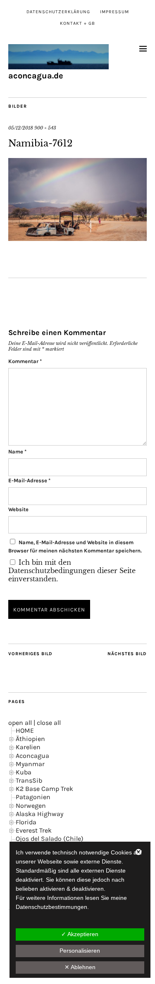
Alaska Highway (39, 814)
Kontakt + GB (77, 23)
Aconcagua (32, 756)
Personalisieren (80, 950)
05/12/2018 (20, 128)
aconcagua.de (35, 75)
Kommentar (25, 361)
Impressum (114, 11)
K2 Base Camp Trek (44, 789)
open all (20, 723)
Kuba (23, 772)
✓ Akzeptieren (79, 934)
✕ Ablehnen (79, 967)
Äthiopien (30, 739)
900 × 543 (45, 128)
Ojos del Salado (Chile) (49, 838)
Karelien (28, 747)
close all (49, 723)
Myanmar (30, 764)
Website (18, 509)
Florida (26, 822)
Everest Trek (34, 830)
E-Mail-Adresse (29, 480)
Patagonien (33, 797)
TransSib (29, 780)
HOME (25, 730)
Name (17, 451)
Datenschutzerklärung (58, 11)
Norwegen (31, 805)
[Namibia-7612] (77, 238)
